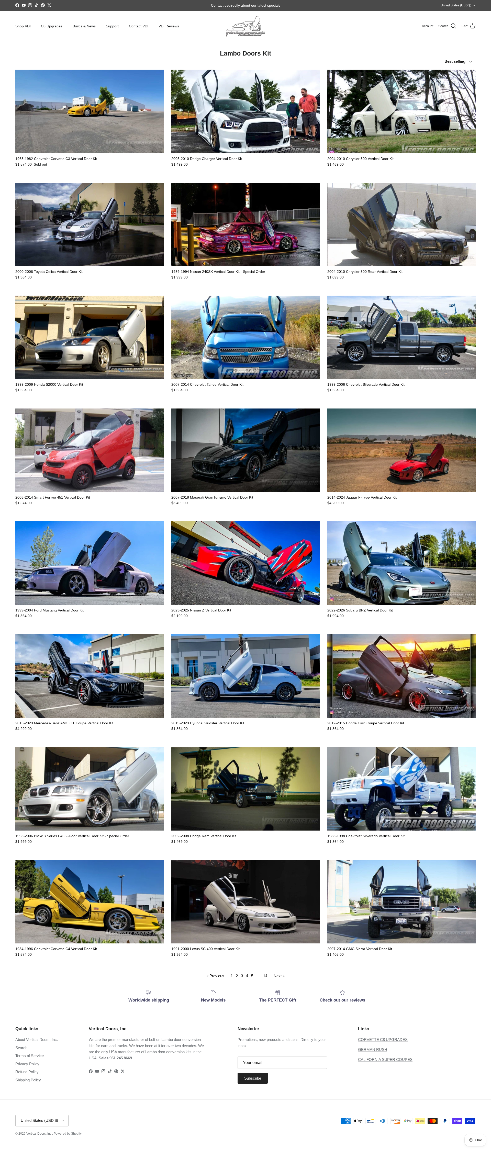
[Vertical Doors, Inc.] (245, 26)
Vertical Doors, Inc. (39, 1133)
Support (112, 26)
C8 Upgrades (51, 26)
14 (265, 976)
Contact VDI (138, 26)
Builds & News (84, 26)
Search (21, 1048)
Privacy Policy (27, 1064)
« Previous (215, 976)
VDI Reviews (169, 26)
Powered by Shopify (68, 1133)
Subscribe (252, 1078)
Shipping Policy (28, 1080)
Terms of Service (29, 1055)
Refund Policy (27, 1072)
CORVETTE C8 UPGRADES (383, 1039)
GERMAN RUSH (372, 1049)
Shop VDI (23, 26)
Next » (279, 976)
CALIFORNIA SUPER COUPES (385, 1059)
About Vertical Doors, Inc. (36, 1039)
